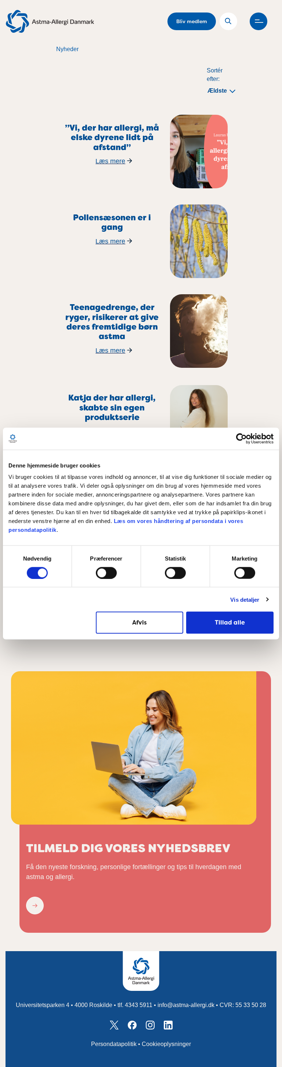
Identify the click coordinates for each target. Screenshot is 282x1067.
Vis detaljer (244, 599)
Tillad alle (230, 622)
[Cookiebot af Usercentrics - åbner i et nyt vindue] (241, 438)
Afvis (139, 622)
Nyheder (67, 49)
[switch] (106, 573)
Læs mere (110, 161)
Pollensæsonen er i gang (112, 222)
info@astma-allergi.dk (186, 1005)
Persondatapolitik (114, 1044)
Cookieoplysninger (166, 1044)
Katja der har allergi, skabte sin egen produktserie (112, 407)
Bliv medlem (191, 21)
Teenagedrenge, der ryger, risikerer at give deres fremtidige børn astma (112, 322)
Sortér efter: (215, 74)
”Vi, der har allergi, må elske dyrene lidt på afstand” (112, 137)
